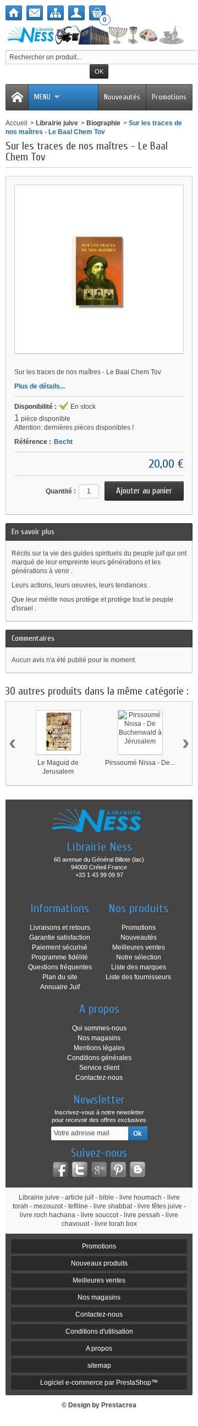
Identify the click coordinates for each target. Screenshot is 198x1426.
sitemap (99, 1365)
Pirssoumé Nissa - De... (140, 763)
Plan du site (60, 977)
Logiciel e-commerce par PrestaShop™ (99, 1382)
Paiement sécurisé (59, 947)
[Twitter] (79, 1169)
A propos (99, 1348)
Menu (42, 97)
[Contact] (34, 13)
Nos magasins (99, 1038)
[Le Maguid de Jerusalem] (58, 732)
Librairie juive (57, 123)
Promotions (169, 97)
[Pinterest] (118, 1169)
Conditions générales (99, 1058)
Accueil (17, 123)
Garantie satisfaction (59, 937)
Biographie (103, 123)
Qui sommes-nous (99, 1028)
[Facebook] (60, 1169)
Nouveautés (122, 97)
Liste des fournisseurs (138, 977)
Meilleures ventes (138, 947)
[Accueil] (13, 13)
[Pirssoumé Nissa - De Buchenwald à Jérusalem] (140, 732)
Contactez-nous (99, 1077)
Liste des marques (138, 967)
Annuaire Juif (60, 987)
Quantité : (61, 491)
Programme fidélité (59, 957)
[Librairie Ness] (99, 35)
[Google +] (99, 1169)
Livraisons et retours (60, 927)
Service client (99, 1068)
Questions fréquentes (60, 967)
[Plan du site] (55, 13)
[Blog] (137, 1169)
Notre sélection (138, 957)
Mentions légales (99, 1048)
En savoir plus (33, 531)
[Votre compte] (76, 13)
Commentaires (33, 638)
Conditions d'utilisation (99, 1331)
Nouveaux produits (99, 1263)
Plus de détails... (39, 386)
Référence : (32, 442)
